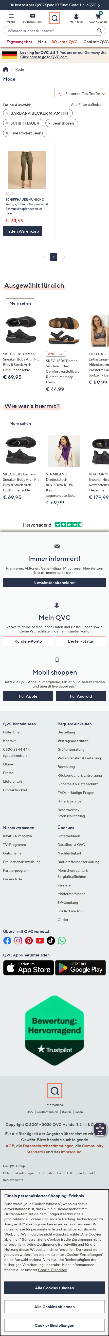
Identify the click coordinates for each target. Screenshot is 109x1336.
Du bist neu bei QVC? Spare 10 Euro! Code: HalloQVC (53, 5)
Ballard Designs (24, 1173)
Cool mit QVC (96, 41)
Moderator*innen (71, 894)
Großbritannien (47, 1112)
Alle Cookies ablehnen (54, 1306)
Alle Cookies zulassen (54, 1287)
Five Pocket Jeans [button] (26, 132)
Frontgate (46, 1173)
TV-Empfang (68, 902)
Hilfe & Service (69, 801)
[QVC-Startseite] (5, 70)
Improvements (13, 1180)
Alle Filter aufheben (87, 104)
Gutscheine (12, 853)
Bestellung (66, 732)
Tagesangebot (19, 41)
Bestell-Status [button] (81, 641)
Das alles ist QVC (71, 844)
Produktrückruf (15, 790)
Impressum (71, 1151)
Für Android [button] (81, 696)
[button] (11, 19)
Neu (42, 41)
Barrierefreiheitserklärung (78, 862)
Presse (8, 772)
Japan (79, 1112)
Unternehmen (69, 836)
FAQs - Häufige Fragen (76, 792)
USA (30, 1112)
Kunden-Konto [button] (28, 641)
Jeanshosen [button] (63, 123)
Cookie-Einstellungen (54, 1325)
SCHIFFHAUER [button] (24, 123)
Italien (66, 1112)
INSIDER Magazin (17, 836)
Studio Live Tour (71, 911)
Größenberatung (71, 749)
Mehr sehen (20, 303)
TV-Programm (14, 844)
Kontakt (9, 741)
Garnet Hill (64, 1173)
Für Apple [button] (28, 696)
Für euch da (12, 879)
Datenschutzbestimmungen (48, 1145)
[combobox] (49, 31)
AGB (10, 1145)
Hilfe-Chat (12, 732)
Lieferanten (12, 781)
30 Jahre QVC (65, 41)
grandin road (84, 1173)
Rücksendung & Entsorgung (80, 775)
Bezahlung (66, 766)
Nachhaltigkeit (69, 853)
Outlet (63, 919)
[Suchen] (100, 30)
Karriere (64, 885)
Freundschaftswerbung (22, 862)
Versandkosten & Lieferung (79, 758)
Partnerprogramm (17, 870)
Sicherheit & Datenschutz (78, 784)
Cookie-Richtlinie (52, 1270)
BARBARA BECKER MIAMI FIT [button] (39, 113)
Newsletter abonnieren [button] (54, 582)
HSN (6, 1173)
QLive (8, 764)
